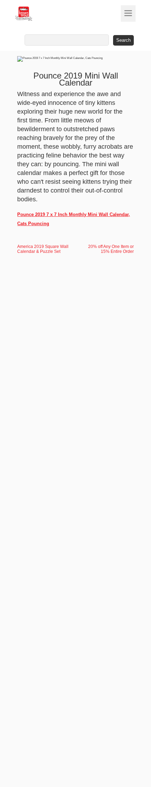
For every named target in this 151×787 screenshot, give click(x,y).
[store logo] (37, 13)
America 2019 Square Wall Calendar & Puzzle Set (42, 249)
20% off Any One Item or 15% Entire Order (111, 249)
